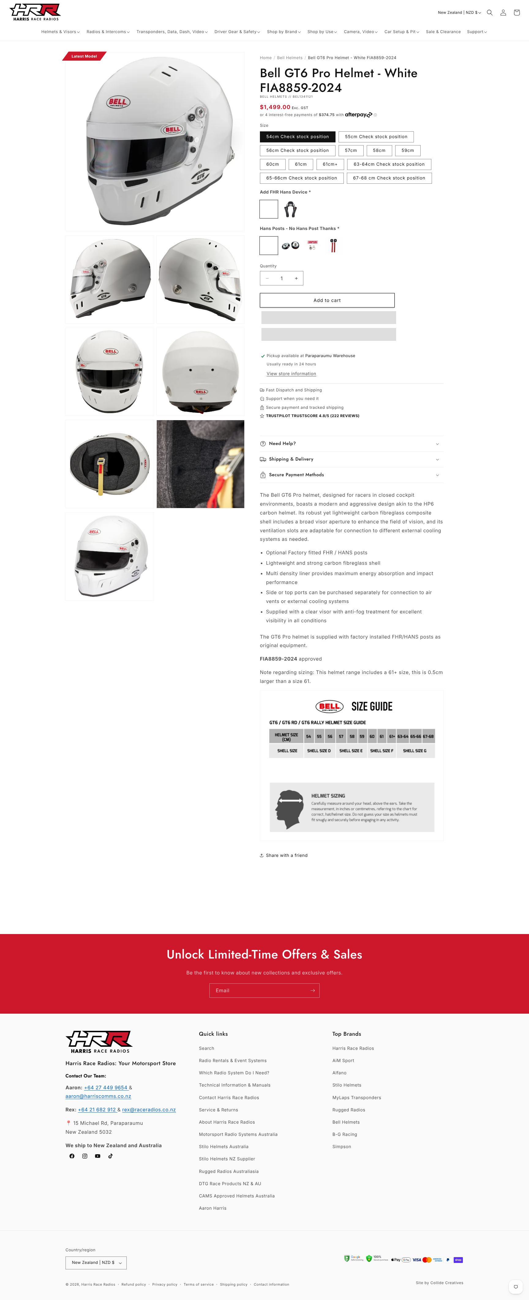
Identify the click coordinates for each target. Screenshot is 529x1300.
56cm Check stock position (297, 150)
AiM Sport (343, 1060)
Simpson (341, 1146)
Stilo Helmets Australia (224, 1146)
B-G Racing (344, 1134)
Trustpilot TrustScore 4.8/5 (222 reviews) (313, 415)
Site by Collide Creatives (439, 1282)
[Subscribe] (312, 990)
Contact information (271, 1284)
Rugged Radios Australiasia (229, 1171)
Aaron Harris (213, 1208)
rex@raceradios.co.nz (149, 1109)
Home (266, 57)
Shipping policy (234, 1284)
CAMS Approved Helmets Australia (237, 1196)
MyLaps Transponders (356, 1097)
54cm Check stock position (297, 136)
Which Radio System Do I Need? (234, 1073)
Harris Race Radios (353, 1048)
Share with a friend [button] (287, 855)
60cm (272, 164)
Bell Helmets (290, 57)
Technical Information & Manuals (235, 1085)
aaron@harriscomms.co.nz (98, 1096)
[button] (60, 32)
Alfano (339, 1073)
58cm (379, 150)
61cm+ (330, 164)
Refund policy (134, 1284)
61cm (301, 164)
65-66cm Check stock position (301, 178)
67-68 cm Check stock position (389, 178)
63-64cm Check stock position (389, 164)
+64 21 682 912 (98, 1109)
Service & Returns (218, 1110)
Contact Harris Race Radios (229, 1097)
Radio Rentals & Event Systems (233, 1060)
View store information (291, 373)
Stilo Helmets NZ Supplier (227, 1159)
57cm (351, 150)
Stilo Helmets (347, 1085)
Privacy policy (165, 1284)
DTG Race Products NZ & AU (230, 1183)
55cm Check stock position (376, 136)
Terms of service (199, 1284)
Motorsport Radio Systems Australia (238, 1134)
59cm (408, 150)
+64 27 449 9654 (106, 1087)
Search (206, 1048)
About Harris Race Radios (227, 1122)
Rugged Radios (348, 1110)
